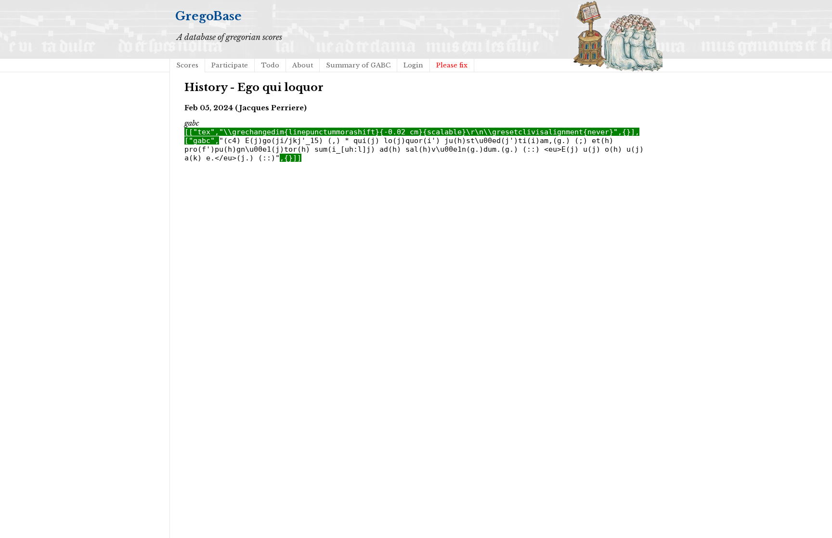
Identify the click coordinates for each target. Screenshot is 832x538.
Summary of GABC (358, 65)
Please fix (452, 65)
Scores (187, 65)
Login (413, 65)
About (302, 65)
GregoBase (208, 16)
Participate (229, 65)
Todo (270, 65)
